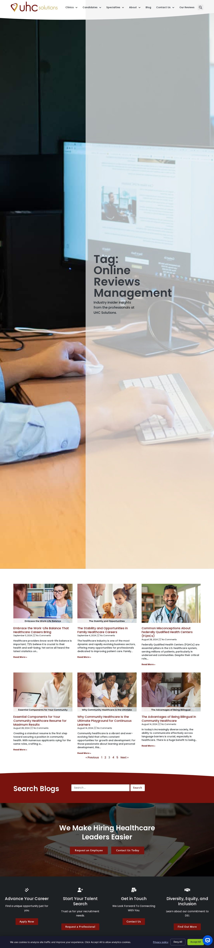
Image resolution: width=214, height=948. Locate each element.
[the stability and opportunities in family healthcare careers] (106, 603)
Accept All (195, 942)
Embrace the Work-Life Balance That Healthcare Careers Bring (41, 630)
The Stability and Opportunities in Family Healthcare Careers (102, 630)
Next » (125, 757)
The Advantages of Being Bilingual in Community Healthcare (169, 719)
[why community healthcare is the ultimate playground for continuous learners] (106, 691)
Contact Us (165, 8)
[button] (200, 7)
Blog (148, 8)
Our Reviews (186, 8)
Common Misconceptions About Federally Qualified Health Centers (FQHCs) (167, 632)
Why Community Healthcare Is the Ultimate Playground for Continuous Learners (104, 721)
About (135, 8)
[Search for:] (100, 787)
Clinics (71, 8)
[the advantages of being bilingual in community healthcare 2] (171, 691)
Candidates (92, 8)
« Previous (92, 757)
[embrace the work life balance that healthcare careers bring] (42, 603)
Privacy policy (160, 942)
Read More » (20, 657)
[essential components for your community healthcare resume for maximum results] (42, 691)
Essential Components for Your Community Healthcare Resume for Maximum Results (40, 721)
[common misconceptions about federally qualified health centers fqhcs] (171, 603)
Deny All (178, 942)
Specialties (115, 8)
